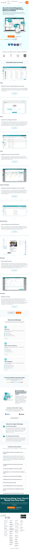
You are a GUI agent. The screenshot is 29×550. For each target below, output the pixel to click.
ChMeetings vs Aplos (11, 533)
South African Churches (16, 541)
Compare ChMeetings (10, 522)
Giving (5, 523)
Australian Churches (16, 539)
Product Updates (17, 523)
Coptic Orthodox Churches (17, 545)
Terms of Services (17, 527)
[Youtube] (8, 517)
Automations (5, 532)
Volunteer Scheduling (5, 528)
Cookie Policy (16, 532)
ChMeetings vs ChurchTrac (11, 538)
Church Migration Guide (22, 530)
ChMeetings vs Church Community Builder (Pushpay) (11, 529)
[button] (1, 73)
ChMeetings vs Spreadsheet (11, 540)
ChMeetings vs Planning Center (11, 524)
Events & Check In (6, 526)
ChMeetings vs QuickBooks (11, 531)
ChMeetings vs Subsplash (11, 526)
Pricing (16, 1)
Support (21, 528)
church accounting (7, 458)
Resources (8, 3)
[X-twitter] (6, 517)
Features (8, 1)
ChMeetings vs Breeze (11, 535)
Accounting (5, 531)
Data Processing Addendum (17, 531)
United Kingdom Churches (17, 543)
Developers (16, 526)
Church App (5, 535)
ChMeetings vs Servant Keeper (11, 542)
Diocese (14, 1)
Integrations (21, 527)
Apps (12, 1)
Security (21, 524)
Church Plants (16, 537)
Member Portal (6, 534)
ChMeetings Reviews (10, 544)
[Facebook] (5, 517)
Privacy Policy (16, 529)
